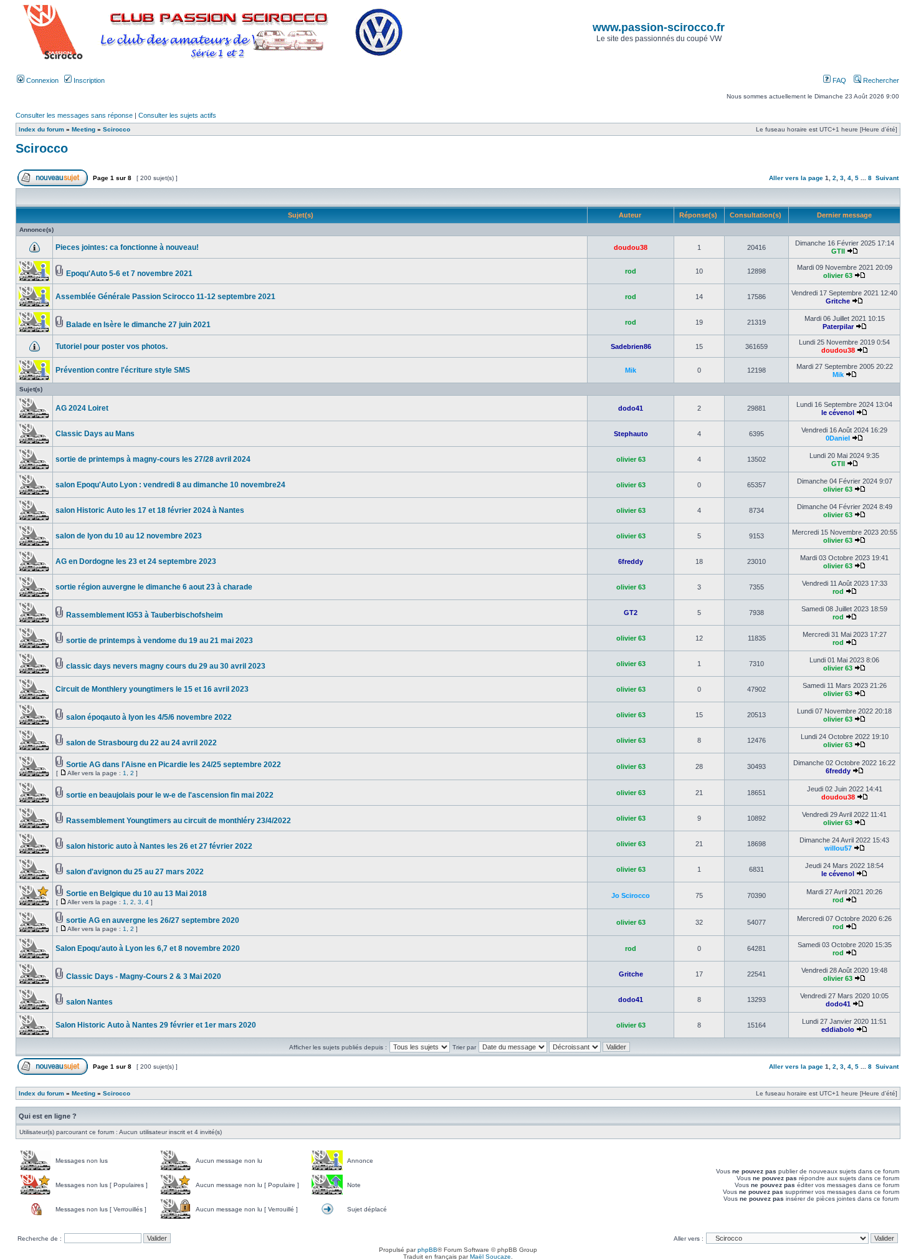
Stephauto (631, 433)
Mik (630, 370)
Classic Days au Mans (95, 433)
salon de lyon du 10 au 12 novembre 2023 (128, 536)
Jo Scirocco (630, 895)
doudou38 (630, 247)
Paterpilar (838, 326)
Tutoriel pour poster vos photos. (111, 346)
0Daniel (838, 438)
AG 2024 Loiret (81, 408)
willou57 (838, 848)
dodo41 (630, 408)
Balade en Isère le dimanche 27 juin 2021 (138, 324)
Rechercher (880, 80)
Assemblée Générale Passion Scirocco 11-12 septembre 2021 (165, 296)
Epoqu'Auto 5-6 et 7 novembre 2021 (129, 273)
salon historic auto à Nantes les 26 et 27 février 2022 (159, 846)
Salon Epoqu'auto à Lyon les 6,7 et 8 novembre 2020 (147, 948)
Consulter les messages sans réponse (74, 115)
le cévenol (837, 412)
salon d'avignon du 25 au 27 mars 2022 (135, 871)
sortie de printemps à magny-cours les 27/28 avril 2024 (152, 459)
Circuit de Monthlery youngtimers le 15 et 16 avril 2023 (152, 689)
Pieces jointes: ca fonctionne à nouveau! (127, 247)
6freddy (630, 561)
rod (630, 271)
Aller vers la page (797, 177)
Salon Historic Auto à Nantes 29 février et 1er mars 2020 (155, 1025)
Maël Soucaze (490, 1256)
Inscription (88, 80)
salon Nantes (89, 1002)
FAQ (838, 80)
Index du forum (41, 129)
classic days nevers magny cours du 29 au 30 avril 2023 (165, 666)
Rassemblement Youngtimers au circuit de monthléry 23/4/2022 (178, 820)
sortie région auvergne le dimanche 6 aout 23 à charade (153, 587)
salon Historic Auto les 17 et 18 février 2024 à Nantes (149, 510)
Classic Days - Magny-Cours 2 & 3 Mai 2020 (143, 976)
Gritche (838, 301)
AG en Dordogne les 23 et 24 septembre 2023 (135, 561)
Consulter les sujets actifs (177, 115)
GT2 (630, 612)
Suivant (887, 177)
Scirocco (116, 129)
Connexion (41, 80)
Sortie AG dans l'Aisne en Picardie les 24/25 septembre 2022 (173, 764)
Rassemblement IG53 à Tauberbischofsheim (144, 615)
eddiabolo (837, 1029)
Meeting (83, 129)
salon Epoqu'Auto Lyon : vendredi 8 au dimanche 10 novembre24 (170, 484)
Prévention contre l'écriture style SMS (122, 370)
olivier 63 (837, 275)
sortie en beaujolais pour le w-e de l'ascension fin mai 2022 (170, 795)
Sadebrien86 (631, 346)
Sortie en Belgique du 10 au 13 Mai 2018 (136, 893)
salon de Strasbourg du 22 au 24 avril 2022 (141, 742)
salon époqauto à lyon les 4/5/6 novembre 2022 (149, 717)
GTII (838, 251)
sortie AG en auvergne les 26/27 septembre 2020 (152, 920)
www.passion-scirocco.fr (659, 27)
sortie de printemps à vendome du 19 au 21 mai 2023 (159, 640)
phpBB (427, 1249)
